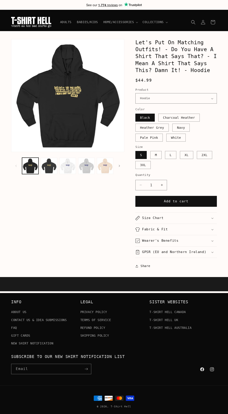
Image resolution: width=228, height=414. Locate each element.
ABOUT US (18, 312)
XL (187, 155)
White (176, 137)
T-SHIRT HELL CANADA (167, 312)
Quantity (142, 175)
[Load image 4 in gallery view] (86, 166)
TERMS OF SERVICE (95, 320)
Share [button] (145, 266)
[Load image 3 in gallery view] (67, 166)
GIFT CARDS (20, 335)
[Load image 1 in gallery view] (30, 166)
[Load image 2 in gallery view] (49, 166)
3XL (143, 165)
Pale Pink (149, 137)
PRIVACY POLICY (93, 312)
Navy (181, 127)
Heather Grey (152, 127)
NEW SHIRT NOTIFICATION (32, 343)
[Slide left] (16, 166)
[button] (120, 22)
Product (142, 89)
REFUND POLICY (92, 328)
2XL (205, 155)
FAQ (14, 328)
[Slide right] (119, 166)
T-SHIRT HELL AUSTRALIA (170, 328)
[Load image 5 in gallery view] (105, 166)
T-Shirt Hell (121, 406)
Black (145, 117)
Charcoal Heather (179, 117)
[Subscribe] (86, 369)
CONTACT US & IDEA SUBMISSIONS (39, 320)
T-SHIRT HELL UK (163, 320)
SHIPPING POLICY (94, 335)
